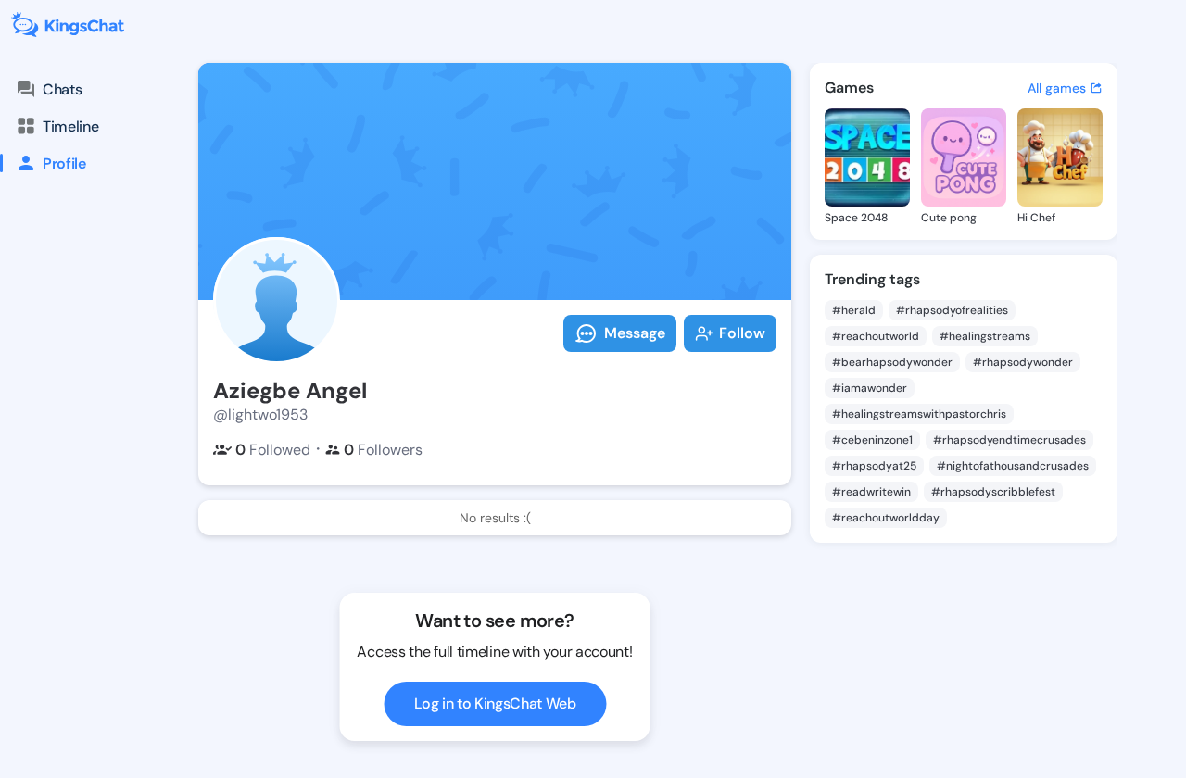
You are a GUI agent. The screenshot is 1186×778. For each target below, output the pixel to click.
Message (634, 333)
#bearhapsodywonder (892, 362)
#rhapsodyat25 (874, 465)
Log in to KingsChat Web (495, 703)
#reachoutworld (875, 336)
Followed (272, 449)
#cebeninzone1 (872, 440)
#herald (854, 310)
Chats (62, 89)
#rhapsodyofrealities (952, 310)
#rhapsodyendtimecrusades (1009, 440)
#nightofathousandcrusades (1013, 465)
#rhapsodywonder (1023, 362)
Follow (742, 333)
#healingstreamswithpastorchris (919, 414)
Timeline (70, 126)
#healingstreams (985, 336)
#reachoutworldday (886, 517)
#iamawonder (869, 388)
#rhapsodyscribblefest (993, 491)
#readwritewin (871, 491)
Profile (64, 163)
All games (1057, 88)
